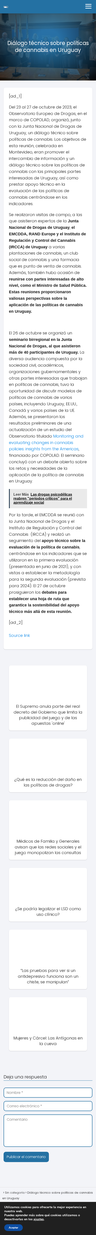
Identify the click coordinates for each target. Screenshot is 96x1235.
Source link (19, 635)
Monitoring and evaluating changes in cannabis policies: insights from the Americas (46, 442)
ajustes (38, 1219)
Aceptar (13, 1227)
